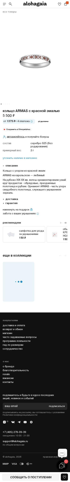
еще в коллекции (17, 255)
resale (6, 374)
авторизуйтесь (16, 136)
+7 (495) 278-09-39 (14, 432)
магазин (7, 333)
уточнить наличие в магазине (20, 158)
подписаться (57, 406)
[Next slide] (65, 223)
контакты (8, 382)
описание (11, 166)
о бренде (8, 366)
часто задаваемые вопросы (20, 337)
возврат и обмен (13, 329)
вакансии (8, 378)
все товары (9, 12)
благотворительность (16, 370)
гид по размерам (13, 345)
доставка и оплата (14, 325)
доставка (11, 199)
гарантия (11, 203)
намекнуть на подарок (16, 209)
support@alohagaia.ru (15, 441)
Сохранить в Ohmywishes (18, 129)
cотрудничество (13, 349)
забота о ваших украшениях (19, 213)
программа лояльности (16, 341)
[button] (1, 104)
